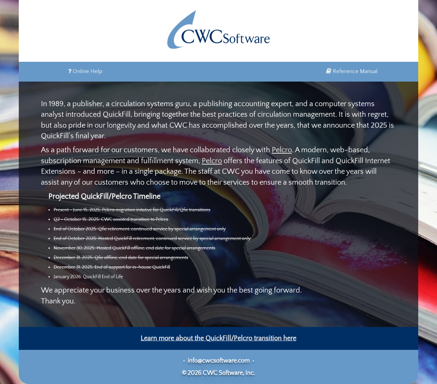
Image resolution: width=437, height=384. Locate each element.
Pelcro (282, 150)
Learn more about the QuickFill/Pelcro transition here (218, 338)
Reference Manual (355, 71)
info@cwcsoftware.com (219, 360)
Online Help (86, 71)
